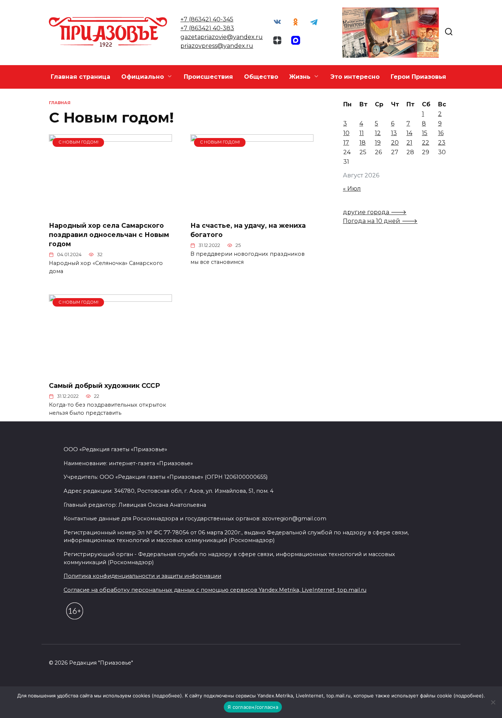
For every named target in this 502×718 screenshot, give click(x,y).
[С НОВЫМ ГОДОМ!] (110, 210)
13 (394, 133)
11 (361, 133)
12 (378, 133)
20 (395, 142)
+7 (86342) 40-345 (206, 19)
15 (424, 133)
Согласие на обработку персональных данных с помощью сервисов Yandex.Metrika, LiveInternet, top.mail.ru (215, 590)
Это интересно (355, 76)
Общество (261, 76)
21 (409, 142)
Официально (142, 76)
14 (409, 133)
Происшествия (208, 76)
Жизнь (300, 76)
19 (378, 142)
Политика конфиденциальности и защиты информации (142, 576)
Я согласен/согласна (252, 707)
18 (362, 142)
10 (346, 133)
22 (425, 142)
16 (441, 133)
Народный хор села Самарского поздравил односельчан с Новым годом (109, 234)
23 (441, 142)
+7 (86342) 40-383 (207, 28)
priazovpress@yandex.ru (216, 45)
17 (346, 142)
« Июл (352, 188)
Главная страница (80, 76)
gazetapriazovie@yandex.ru (221, 36)
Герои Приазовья (418, 76)
